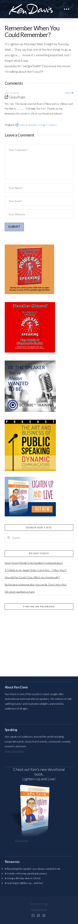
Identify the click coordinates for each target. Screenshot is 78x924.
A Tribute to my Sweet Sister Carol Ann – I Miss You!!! (36, 570)
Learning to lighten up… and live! (25, 883)
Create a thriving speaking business (27, 873)
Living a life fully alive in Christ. (24, 878)
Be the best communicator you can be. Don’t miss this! (36, 584)
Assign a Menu (39, 909)
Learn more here (14, 751)
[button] (66, 9)
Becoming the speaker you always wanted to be (33, 868)
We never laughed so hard (19, 591)
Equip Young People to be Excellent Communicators (34, 562)
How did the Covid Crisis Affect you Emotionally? (32, 577)
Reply (68, 93)
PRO (46, 904)
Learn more (21, 840)
